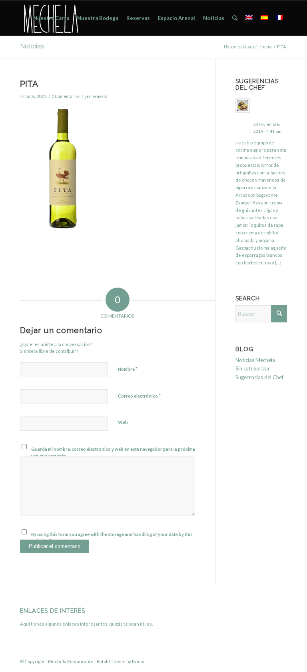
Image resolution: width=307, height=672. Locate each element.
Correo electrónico (139, 395)
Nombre (128, 369)
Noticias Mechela (255, 360)
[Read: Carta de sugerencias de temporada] (242, 105)
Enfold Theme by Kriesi (120, 661)
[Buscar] (234, 18)
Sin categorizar (252, 368)
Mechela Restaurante (71, 661)
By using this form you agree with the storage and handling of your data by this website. (112, 538)
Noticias (32, 46)
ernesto (99, 96)
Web (123, 422)
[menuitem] (51, 18)
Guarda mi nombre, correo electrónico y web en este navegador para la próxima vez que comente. (113, 452)
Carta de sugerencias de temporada (269, 108)
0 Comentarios (66, 96)
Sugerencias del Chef (259, 377)
